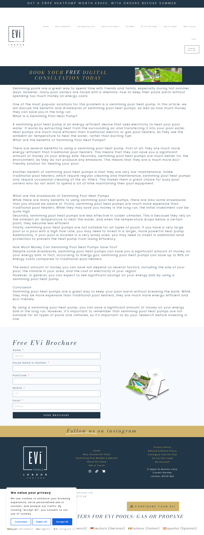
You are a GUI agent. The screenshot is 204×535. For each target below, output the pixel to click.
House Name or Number (30, 363)
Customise (21, 521)
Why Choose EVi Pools (97, 454)
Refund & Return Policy (162, 451)
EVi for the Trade (149, 26)
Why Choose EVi (62, 26)
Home (45, 26)
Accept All (62, 521)
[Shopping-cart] (104, 471)
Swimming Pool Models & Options (97, 458)
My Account (162, 462)
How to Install (170, 26)
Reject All (41, 521)
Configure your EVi (86, 26)
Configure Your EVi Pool (162, 454)
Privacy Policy (162, 447)
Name (17, 350)
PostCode (20, 375)
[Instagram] (90, 471)
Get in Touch (190, 26)
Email (17, 400)
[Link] (97, 471)
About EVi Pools (96, 461)
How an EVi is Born (110, 26)
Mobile (18, 388)
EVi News (130, 26)
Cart (194, 39)
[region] (41, 508)
